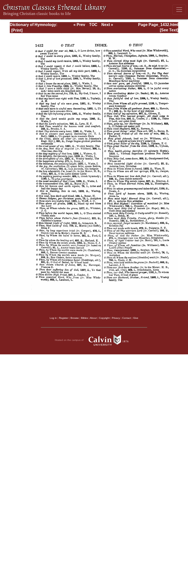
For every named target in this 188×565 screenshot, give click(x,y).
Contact (126, 318)
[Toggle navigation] (179, 9)
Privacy (116, 318)
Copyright (104, 318)
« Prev (79, 25)
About (93, 318)
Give (135, 318)
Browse (74, 318)
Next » (107, 25)
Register (63, 318)
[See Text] (169, 30)
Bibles (84, 318)
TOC (93, 25)
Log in (53, 318)
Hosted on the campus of (69, 340)
